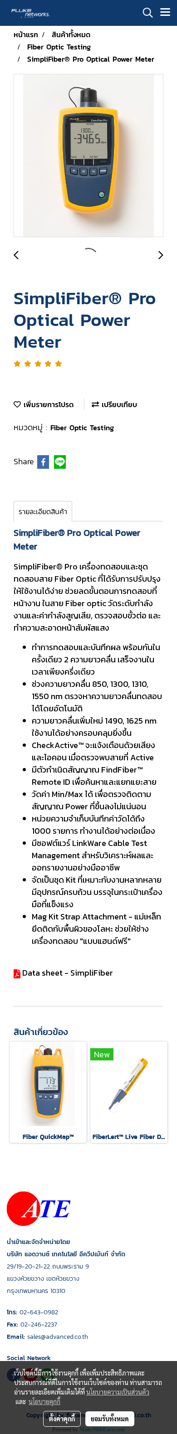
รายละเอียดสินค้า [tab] (43, 511)
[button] (145, 13)
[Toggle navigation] (165, 13)
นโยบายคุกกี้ (44, 1401)
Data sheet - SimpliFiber (67, 973)
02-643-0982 (39, 1312)
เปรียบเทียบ (118, 404)
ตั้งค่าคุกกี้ (62, 1419)
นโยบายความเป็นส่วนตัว (117, 1392)
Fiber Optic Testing (82, 427)
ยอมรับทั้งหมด (110, 1419)
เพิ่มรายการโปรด (47, 404)
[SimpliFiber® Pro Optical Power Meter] (88, 156)
